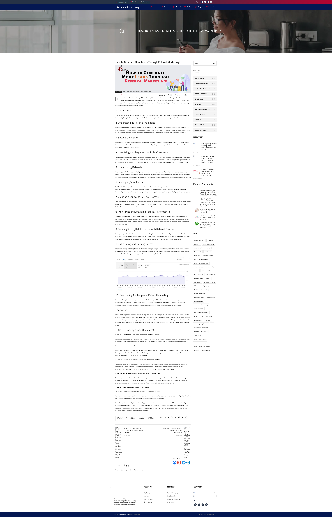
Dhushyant (203, 222)
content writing (210, 267)
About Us (148, 487)
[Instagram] (211, 2)
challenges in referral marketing (122, 417)
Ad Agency (210, 240)
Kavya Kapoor (204, 209)
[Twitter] (205, 2)
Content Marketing (201, 83)
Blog (131, 31)
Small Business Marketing (201, 331)
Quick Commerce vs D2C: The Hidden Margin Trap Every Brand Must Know (207, 159)
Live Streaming (200, 115)
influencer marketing (209, 282)
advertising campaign (208, 244)
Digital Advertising (198, 274)
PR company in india (207, 316)
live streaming (205, 290)
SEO (212, 324)
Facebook (208, 278)
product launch (198, 320)
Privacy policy (210, 514)
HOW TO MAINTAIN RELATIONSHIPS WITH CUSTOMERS (207, 201)
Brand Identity (197, 252)
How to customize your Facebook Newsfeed (207, 191)
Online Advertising (198, 309)
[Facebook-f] (195, 504)
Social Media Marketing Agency (202, 347)
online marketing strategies (201, 312)
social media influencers (200, 339)
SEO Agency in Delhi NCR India (201, 328)
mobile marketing (198, 301)
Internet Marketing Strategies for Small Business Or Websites (208, 225)
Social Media (199, 125)
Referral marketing (120, 300)
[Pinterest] (175, 95)
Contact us (198, 487)
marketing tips (211, 297)
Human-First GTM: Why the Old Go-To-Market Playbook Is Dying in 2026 (208, 172)
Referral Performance (151, 417)
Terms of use (202, 514)
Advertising (197, 244)
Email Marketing (198, 278)
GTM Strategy (199, 99)
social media (197, 335)
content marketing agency (201, 259)
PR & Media (198, 120)
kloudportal (203, 216)
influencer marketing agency (201, 286)
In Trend (118, 92)
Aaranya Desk (199, 78)
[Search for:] (185, 2)
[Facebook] (202, 2)
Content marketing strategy (201, 263)
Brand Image (208, 252)
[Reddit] (185, 95)
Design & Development (203, 89)
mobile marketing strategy (201, 305)
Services (171, 487)
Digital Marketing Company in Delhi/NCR (207, 204)
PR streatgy (208, 320)
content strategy (198, 267)
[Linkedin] (208, 2)
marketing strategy (199, 297)
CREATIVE (196, 271)
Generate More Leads (130, 98)
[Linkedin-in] (203, 504)
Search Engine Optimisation (201, 324)
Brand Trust (197, 255)
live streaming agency (200, 293)
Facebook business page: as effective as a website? (208, 195)
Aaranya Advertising (128, 7)
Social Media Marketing (200, 343)
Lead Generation (132, 418)
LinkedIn (196, 290)
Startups (196, 350)
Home (120, 31)
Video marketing (206, 350)
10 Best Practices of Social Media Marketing (208, 217)
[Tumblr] (182, 95)
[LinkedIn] (178, 95)
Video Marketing (200, 130)
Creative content (206, 271)
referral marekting (141, 417)
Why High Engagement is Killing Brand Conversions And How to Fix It (208, 146)
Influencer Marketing (202, 109)
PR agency (196, 316)
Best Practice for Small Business (202, 248)
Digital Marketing (201, 94)
